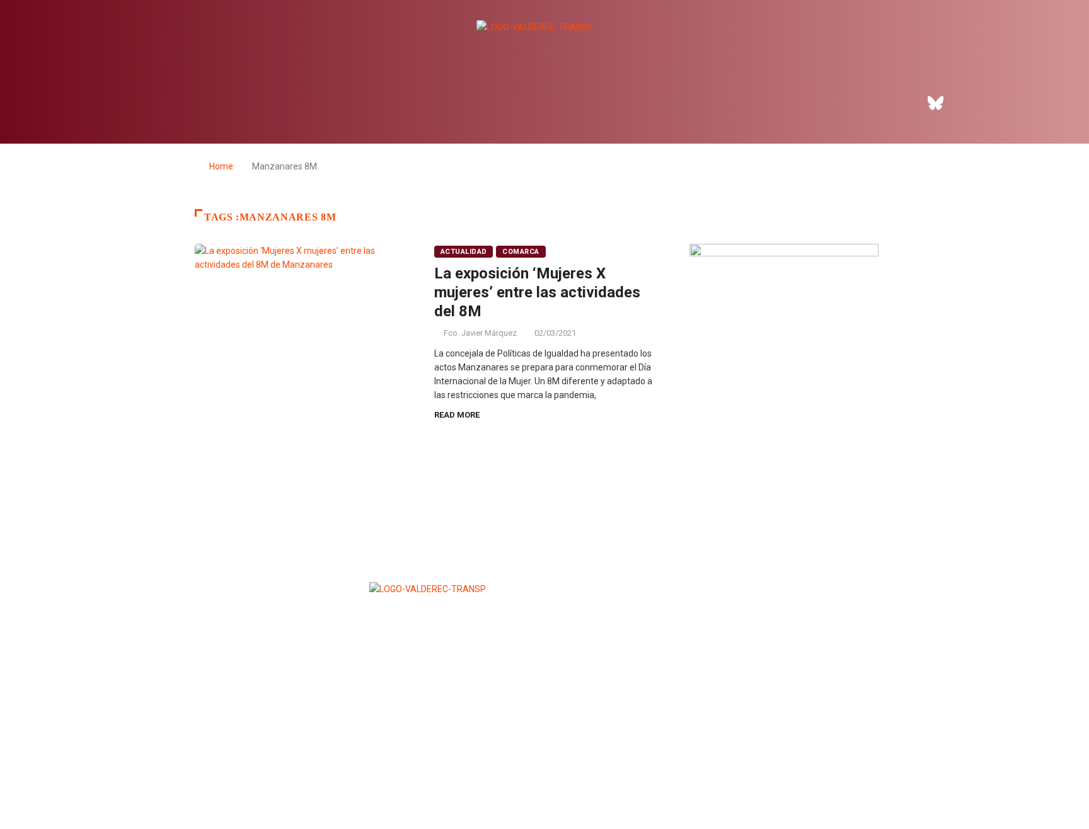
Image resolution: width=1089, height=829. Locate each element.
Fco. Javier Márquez (480, 333)
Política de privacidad (543, 788)
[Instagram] (970, 102)
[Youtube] (1005, 102)
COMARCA (520, 252)
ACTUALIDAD (464, 252)
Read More (457, 415)
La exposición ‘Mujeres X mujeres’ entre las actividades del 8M (537, 292)
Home (221, 166)
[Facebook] (901, 102)
